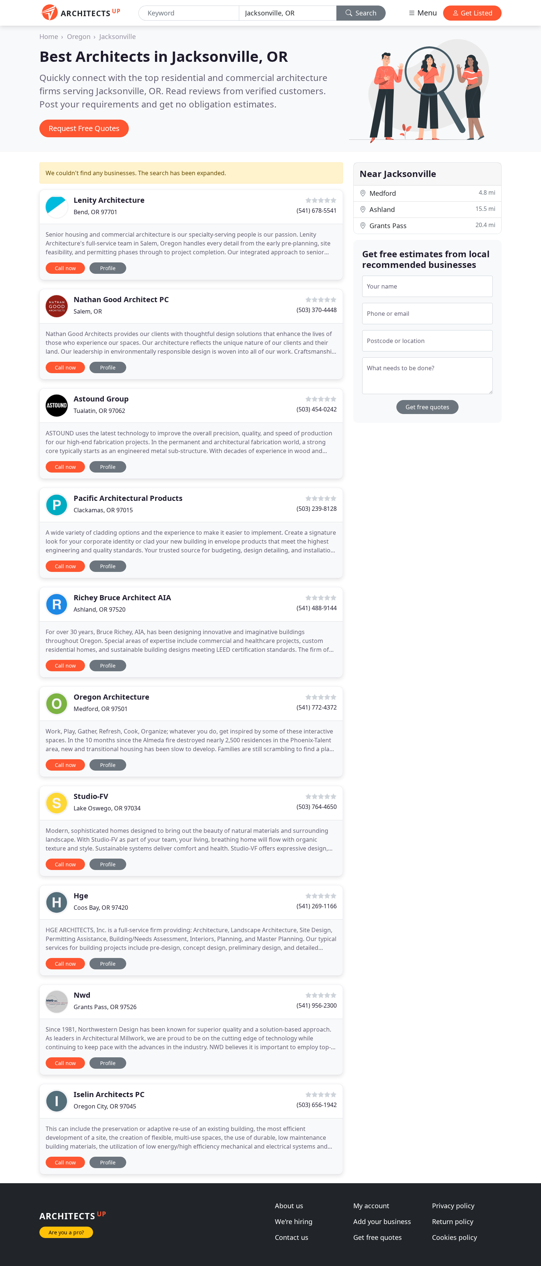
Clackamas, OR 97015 (103, 510)
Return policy (452, 1221)
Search (365, 12)
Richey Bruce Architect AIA (122, 597)
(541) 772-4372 (317, 707)
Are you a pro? (66, 1232)
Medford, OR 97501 (101, 709)
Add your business (382, 1221)
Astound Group (101, 399)
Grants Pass (431, 225)
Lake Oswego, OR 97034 (107, 808)
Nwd (82, 995)
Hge (81, 896)
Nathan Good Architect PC (121, 299)
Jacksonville (117, 36)
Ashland (431, 209)
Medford (431, 193)
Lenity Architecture (109, 200)
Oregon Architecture (111, 697)
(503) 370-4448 (317, 310)
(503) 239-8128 (317, 509)
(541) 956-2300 (317, 1005)
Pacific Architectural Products (128, 498)
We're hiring (293, 1221)
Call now (65, 268)
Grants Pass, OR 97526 (105, 1007)
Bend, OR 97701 (95, 212)
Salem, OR (88, 311)
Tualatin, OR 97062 (99, 411)
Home (48, 36)
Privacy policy (453, 1205)
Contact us (291, 1237)
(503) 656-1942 (317, 1105)
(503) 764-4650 (317, 807)
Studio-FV (91, 796)
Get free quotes (427, 407)
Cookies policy (454, 1237)
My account (371, 1205)
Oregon (79, 36)
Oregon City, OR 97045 (105, 1106)
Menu (426, 13)
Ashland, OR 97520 (99, 609)
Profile (108, 268)
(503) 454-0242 (317, 409)
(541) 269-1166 (317, 906)
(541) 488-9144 (317, 608)
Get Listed (475, 12)
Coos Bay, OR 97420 (101, 907)
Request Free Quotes (84, 128)
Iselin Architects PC (109, 1094)
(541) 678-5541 (317, 210)
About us (289, 1205)
